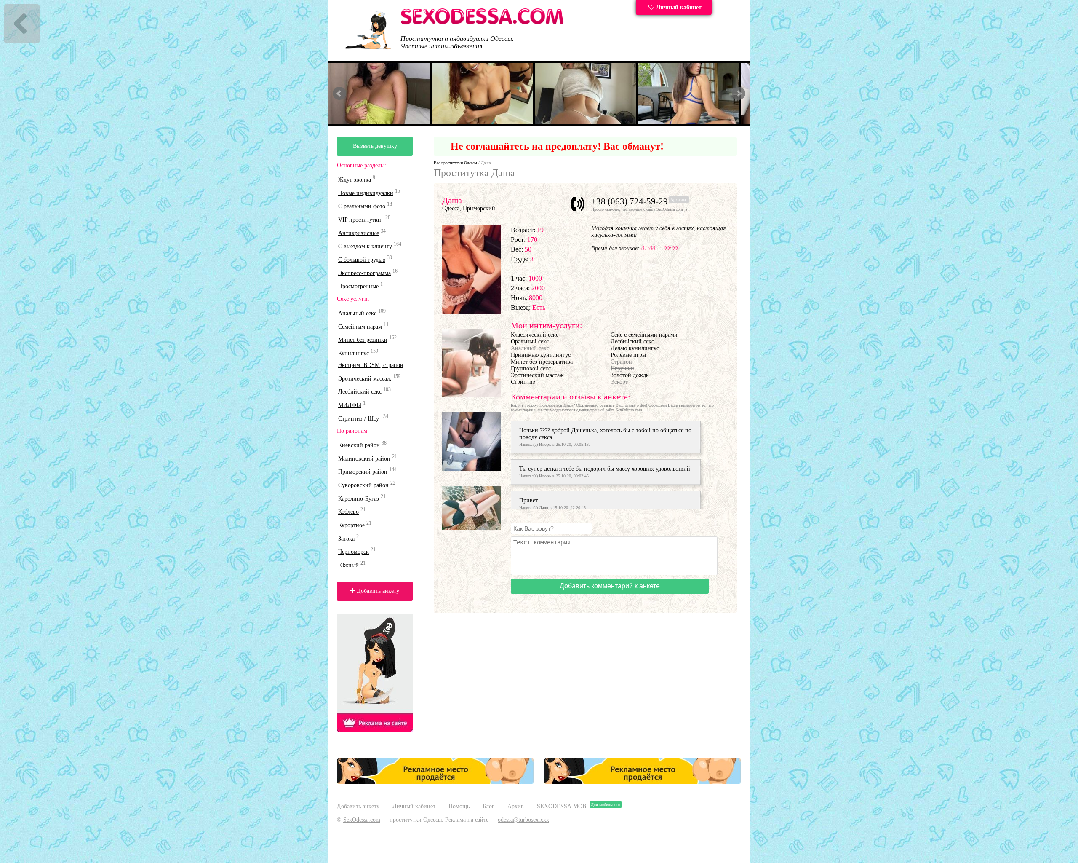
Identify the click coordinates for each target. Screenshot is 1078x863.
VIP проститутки (359, 220)
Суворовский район (363, 485)
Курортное (351, 525)
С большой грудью (361, 260)
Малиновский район (364, 458)
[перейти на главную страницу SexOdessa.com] (482, 23)
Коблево (348, 512)
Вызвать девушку (375, 146)
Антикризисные (358, 233)
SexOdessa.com (361, 820)
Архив (515, 806)
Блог (488, 806)
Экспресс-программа (364, 273)
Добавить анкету (377, 591)
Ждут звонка (354, 180)
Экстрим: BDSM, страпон (370, 365)
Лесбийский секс (360, 392)
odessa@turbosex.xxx (523, 820)
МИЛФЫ (349, 405)
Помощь (459, 806)
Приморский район (362, 472)
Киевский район (359, 445)
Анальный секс (357, 313)
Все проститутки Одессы (455, 163)
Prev (339, 93)
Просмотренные (358, 286)
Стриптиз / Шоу (358, 418)
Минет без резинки (362, 340)
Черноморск (353, 552)
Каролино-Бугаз (358, 498)
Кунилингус (353, 353)
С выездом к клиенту (365, 246)
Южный (348, 565)
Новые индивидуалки (365, 193)
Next (738, 93)
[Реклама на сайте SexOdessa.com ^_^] (435, 782)
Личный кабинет (678, 7)
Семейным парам (360, 326)
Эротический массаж (364, 378)
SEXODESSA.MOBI (562, 806)
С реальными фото (361, 206)
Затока (346, 538)
